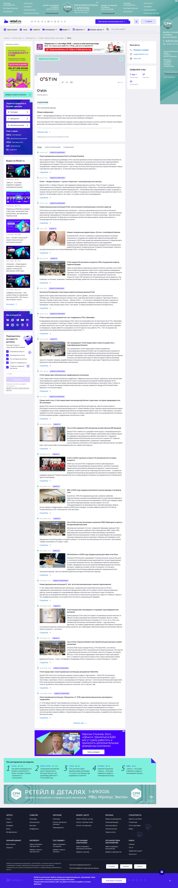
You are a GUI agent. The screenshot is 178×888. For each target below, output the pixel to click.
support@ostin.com (141, 54)
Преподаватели (58, 827)
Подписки (9, 848)
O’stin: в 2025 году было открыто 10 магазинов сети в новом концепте (91, 459)
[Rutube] (52, 21)
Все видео (10, 304)
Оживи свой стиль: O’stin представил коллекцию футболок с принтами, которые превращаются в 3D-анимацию (80, 401)
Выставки (33, 825)
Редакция (126, 866)
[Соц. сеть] (62, 82)
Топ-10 (131, 848)
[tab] (42, 102)
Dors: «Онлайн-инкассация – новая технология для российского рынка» (17, 239)
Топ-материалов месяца (18, 359)
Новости (9, 822)
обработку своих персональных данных (17, 389)
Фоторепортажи (11, 832)
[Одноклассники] (45, 21)
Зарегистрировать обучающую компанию (84, 848)
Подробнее (44, 172)
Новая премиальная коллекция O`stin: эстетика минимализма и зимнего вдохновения (75, 584)
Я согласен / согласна (114, 880)
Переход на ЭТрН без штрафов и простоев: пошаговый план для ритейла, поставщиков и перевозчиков (18, 212)
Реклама (109, 815)
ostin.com (137, 58)
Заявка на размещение (113, 819)
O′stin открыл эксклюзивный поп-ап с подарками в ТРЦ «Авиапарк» (67, 317)
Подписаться (18, 379)
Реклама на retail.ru (12, 44)
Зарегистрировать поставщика (59, 845)
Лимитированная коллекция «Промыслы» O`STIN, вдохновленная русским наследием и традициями (76, 698)
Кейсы (8, 829)
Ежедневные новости (17, 351)
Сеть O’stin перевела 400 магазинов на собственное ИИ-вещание (94, 428)
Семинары (56, 819)
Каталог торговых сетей (84, 822)
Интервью (9, 825)
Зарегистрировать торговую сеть (36, 845)
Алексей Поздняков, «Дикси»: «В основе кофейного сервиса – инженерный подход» (106, 772)
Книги (131, 840)
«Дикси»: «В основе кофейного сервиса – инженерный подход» (14, 184)
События (34, 815)
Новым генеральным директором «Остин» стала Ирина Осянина (93, 232)
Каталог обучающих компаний (60, 823)
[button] (49, 29)
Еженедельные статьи (17, 355)
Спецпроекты (135, 815)
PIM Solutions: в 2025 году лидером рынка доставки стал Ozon (92, 554)
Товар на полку (110, 832)
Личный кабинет (13, 840)
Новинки (132, 844)
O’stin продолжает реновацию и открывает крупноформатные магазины (93, 611)
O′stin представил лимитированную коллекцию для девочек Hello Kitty (69, 672)
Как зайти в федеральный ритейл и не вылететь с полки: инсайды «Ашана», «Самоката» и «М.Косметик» (22, 773)
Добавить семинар (82, 852)
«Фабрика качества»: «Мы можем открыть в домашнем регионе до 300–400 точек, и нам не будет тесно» (17, 296)
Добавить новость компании (59, 851)
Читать (9, 815)
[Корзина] (136, 21)
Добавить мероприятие (113, 852)
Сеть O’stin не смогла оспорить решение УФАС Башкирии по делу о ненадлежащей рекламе (94, 523)
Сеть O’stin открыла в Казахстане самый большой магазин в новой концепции (94, 643)
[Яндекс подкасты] (58, 21)
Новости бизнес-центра (84, 819)
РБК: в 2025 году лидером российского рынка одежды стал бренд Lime (94, 491)
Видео (131, 829)
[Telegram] (42, 21)
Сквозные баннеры (111, 822)
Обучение (57, 815)
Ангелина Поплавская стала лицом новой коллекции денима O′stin (67, 292)
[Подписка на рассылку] (32, 21)
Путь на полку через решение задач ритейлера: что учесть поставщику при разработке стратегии (79, 772)
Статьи (8, 819)
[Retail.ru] (15, 21)
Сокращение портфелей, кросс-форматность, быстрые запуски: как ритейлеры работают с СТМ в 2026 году (49, 773)
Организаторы (34, 822)
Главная (6, 38)
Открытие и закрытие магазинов (17, 367)
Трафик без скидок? (135, 851)
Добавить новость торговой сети (36, 851)
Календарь (33, 819)
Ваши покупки (11, 844)
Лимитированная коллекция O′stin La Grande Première (62, 156)
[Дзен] (55, 21)
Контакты (140, 866)
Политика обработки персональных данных (84, 868)
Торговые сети (30, 38)
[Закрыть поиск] (107, 31)
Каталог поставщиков (83, 825)
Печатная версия (111, 825)
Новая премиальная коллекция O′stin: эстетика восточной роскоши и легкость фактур (75, 207)
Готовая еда (133, 822)
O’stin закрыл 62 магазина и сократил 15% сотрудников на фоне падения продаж (93, 263)
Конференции (34, 829)
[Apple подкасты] (65, 21)
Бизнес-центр (17, 38)
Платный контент (111, 829)
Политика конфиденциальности (80, 865)
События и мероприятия (18, 363)
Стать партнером (135, 825)
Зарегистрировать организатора (111, 848)
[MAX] (38, 21)
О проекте (112, 866)
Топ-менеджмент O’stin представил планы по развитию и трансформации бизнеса (90, 344)
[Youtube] (48, 21)
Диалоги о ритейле (135, 819)
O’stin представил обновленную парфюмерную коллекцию (64, 375)
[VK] (35, 21)
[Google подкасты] (62, 21)
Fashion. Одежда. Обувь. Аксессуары (51, 38)
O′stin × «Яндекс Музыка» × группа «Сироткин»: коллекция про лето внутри (71, 181)
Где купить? (133, 854)
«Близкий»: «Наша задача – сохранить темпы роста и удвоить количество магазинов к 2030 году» (17, 267)
